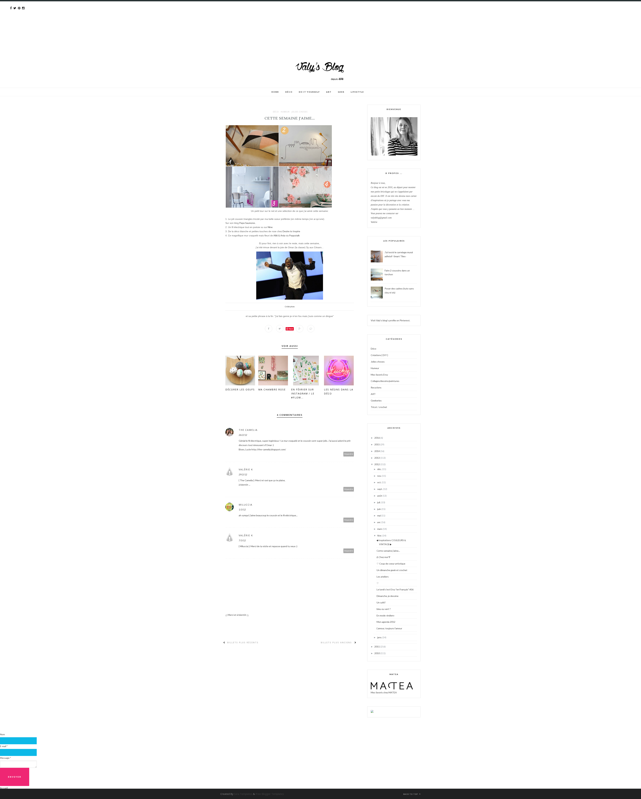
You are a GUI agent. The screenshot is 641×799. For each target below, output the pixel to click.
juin (379, 509)
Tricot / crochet (379, 407)
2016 (377, 437)
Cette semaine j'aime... (388, 550)
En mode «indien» (385, 615)
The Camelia (248, 429)
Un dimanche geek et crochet (392, 570)
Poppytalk (294, 235)
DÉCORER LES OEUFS (240, 389)
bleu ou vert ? (384, 609)
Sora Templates (243, 793)
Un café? (381, 602)
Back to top (410, 794)
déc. (379, 469)
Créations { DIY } (379, 355)
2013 (377, 457)
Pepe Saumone (247, 222)
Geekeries (376, 400)
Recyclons (376, 387)
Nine (270, 227)
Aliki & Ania (279, 235)
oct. (379, 482)
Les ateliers (383, 576)
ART (373, 394)
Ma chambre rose (272, 389)
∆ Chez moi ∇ (383, 557)
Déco (276, 112)
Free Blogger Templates (270, 793)
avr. (379, 522)
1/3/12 (242, 509)
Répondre (348, 454)
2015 (377, 444)
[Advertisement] (100, 24)
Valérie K (246, 469)
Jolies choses (300, 112)
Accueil (4, 787)
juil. (379, 502)
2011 (377, 646)
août (380, 495)
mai (379, 515)
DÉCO (288, 92)
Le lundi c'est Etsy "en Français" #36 (395, 589)
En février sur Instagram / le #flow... (302, 393)
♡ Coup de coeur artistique (391, 563)
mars (380, 528)
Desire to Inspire (291, 231)
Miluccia (245, 504)
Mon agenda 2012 (386, 621)
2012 (377, 464)
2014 (377, 451)
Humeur (285, 112)
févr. (379, 535)
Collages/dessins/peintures (385, 381)
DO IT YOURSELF (309, 92)
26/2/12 (243, 434)
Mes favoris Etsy (379, 374)
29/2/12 (243, 474)
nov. (379, 475)
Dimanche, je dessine (387, 596)
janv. (379, 637)
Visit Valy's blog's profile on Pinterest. (390, 320)
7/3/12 (242, 540)
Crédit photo (290, 307)
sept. (380, 489)
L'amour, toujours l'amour (389, 628)
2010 (377, 653)
